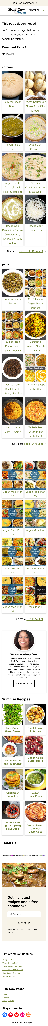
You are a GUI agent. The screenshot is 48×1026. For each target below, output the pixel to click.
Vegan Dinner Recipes (12, 966)
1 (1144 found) (34, 619)
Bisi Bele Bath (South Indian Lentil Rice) (35, 432)
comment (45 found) (31, 251)
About (4, 994)
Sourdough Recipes (11, 973)
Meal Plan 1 (35, 606)
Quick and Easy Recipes (12, 970)
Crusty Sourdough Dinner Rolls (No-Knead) (35, 106)
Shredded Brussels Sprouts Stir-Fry (35, 346)
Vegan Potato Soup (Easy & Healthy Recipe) (12, 187)
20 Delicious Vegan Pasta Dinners (35, 303)
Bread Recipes (8, 976)
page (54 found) (33, 443)
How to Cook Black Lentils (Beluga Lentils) (13, 389)
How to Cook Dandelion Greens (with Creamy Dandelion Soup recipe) (12, 234)
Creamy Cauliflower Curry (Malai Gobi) (35, 187)
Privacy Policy (8, 1001)
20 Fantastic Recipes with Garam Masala (12, 346)
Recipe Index (8, 960)
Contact (5, 998)
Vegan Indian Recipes (11, 963)
